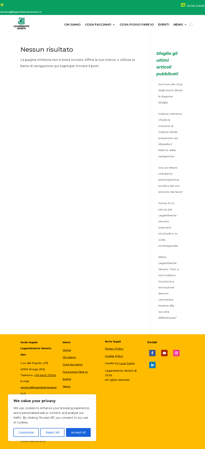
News (66, 386)
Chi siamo (72, 24)
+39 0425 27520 (45, 375)
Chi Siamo (69, 357)
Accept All (78, 432)
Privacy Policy (114, 348)
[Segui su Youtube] (164, 353)
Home (67, 350)
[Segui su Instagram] (176, 353)
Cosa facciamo (98, 24)
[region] (52, 417)
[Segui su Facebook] (152, 353)
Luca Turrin (127, 363)
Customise (26, 432)
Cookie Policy (114, 356)
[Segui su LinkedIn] (152, 365)
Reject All (52, 432)
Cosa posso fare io (137, 24)
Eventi (163, 24)
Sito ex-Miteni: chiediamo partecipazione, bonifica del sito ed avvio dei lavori (170, 180)
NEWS (178, 24)
